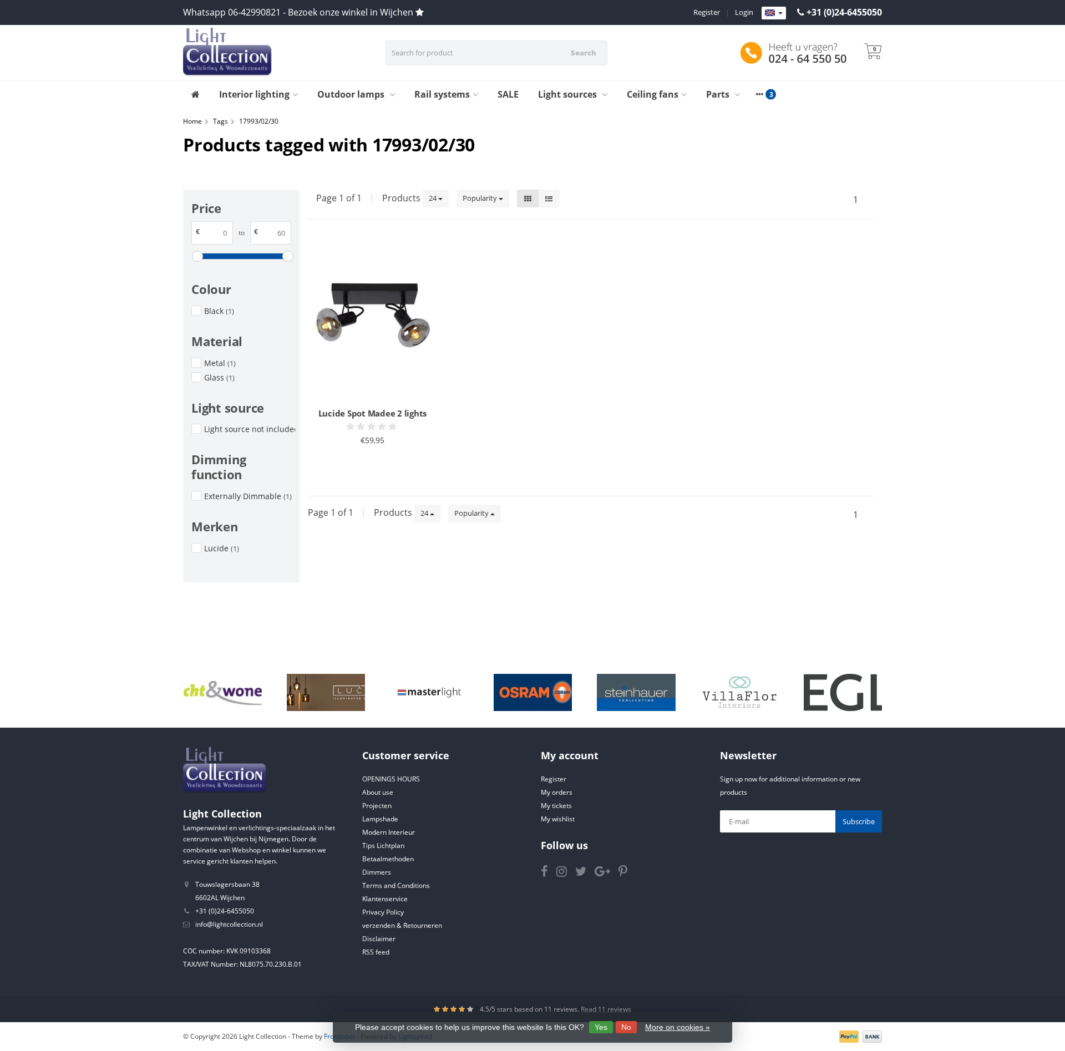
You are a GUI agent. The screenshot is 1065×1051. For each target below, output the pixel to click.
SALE (508, 94)
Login (744, 12)
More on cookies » (677, 1027)
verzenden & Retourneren (402, 925)
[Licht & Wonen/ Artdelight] (223, 693)
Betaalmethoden (388, 859)
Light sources (568, 94)
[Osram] (533, 693)
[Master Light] (429, 693)
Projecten (377, 805)
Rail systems (442, 94)
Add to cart (367, 468)
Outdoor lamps (352, 94)
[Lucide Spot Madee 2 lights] (372, 320)
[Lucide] (326, 693)
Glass (219, 377)
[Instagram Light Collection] (565, 873)
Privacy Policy (383, 912)
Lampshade (380, 819)
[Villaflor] (740, 693)
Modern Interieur (388, 832)
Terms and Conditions (396, 885)
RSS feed (375, 952)
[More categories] (759, 94)
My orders (556, 792)
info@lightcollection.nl (229, 924)
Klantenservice (385, 898)
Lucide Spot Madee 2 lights (372, 413)
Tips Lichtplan (383, 845)
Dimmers (376, 872)
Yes (601, 1027)
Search (583, 53)
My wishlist (558, 819)
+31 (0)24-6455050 (844, 12)
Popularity (481, 198)
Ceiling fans (652, 94)
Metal (220, 363)
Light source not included (249, 429)
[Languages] (774, 13)
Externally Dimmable (248, 496)
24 (433, 198)
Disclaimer (378, 938)
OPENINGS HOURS (391, 779)
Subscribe (859, 821)
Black (219, 311)
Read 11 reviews (606, 1009)
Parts (719, 94)
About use (377, 792)
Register (706, 12)
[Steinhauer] (636, 693)
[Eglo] (843, 693)
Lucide (221, 548)
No (626, 1027)
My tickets (556, 805)
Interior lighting (254, 94)
